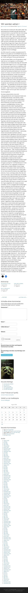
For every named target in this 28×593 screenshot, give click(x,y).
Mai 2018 (5, 559)
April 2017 (6, 576)
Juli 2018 (5, 556)
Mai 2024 (5, 468)
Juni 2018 (5, 557)
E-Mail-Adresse (5, 326)
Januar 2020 (6, 536)
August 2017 (6, 571)
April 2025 (6, 454)
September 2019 (7, 538)
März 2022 (6, 502)
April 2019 (6, 544)
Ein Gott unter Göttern (8, 384)
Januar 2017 (6, 580)
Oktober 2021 (7, 509)
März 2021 (6, 517)
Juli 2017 (5, 572)
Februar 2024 (6, 473)
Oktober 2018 (7, 552)
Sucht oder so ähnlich (18, 283)
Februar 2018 (6, 563)
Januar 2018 (6, 564)
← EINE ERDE (4, 297)
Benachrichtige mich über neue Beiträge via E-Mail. (13, 351)
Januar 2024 (6, 474)
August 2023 (6, 481)
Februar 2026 (6, 446)
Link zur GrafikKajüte (5, 400)
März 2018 (6, 561)
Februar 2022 (6, 503)
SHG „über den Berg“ (16, 431)
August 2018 (6, 555)
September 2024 (7, 463)
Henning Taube (5, 26)
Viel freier (9, 435)
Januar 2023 (6, 490)
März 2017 (6, 577)
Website (3, 331)
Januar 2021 (6, 520)
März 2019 (6, 545)
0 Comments (24, 26)
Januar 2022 (6, 505)
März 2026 (6, 444)
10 (2, 414)
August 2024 (6, 464)
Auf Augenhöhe (10, 429)
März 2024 (6, 471)
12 (9, 414)
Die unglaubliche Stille (8, 388)
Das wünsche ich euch (5, 283)
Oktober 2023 (7, 478)
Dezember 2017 (7, 565)
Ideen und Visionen (10, 433)
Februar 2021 (6, 518)
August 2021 (6, 512)
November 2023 (7, 477)
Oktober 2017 (7, 568)
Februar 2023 (6, 489)
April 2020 (6, 532)
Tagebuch (19, 26)
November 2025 (7, 448)
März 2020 (6, 533)
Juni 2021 (5, 513)
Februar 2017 (6, 579)
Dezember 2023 (7, 475)
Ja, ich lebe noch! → (23, 297)
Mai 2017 (5, 575)
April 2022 (6, 501)
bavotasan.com (19, 590)
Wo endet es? (7, 385)
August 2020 (6, 526)
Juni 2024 (5, 467)
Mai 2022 (5, 499)
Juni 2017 (5, 573)
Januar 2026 (6, 447)
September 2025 (7, 451)
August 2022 (6, 497)
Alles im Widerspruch (5, 288)
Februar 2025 (6, 456)
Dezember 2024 (7, 459)
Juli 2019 (5, 541)
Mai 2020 (5, 530)
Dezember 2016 (7, 582)
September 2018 (7, 553)
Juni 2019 (5, 542)
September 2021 (7, 510)
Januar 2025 (6, 458)
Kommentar (4, 307)
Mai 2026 (5, 443)
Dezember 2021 (7, 506)
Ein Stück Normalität (8, 389)
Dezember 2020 (7, 521)
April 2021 (6, 516)
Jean (4, 435)
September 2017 (7, 569)
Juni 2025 (5, 452)
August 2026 (6, 440)
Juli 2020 (5, 528)
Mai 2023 (5, 485)
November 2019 (7, 537)
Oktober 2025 (7, 450)
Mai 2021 (5, 514)
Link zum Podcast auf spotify (7, 394)
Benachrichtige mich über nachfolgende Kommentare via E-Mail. (11, 345)
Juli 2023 (5, 482)
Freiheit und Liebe (7, 386)
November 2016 (7, 583)
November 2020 (7, 522)
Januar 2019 (6, 548)
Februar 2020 (6, 534)
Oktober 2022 (7, 494)
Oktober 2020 (7, 524)
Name (3, 322)
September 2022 (7, 495)
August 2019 (6, 540)
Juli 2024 (5, 466)
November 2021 (7, 508)
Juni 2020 (5, 529)
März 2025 (6, 455)
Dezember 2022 (7, 491)
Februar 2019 (6, 547)
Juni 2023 (5, 483)
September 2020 (7, 525)
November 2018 (7, 551)
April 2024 (6, 470)
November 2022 (7, 493)
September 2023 (7, 479)
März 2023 (6, 487)
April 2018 (6, 560)
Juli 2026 (5, 442)
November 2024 (7, 460)
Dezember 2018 (7, 549)
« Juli (2, 424)
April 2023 (6, 486)
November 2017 (7, 567)
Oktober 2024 (7, 462)
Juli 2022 (5, 498)
